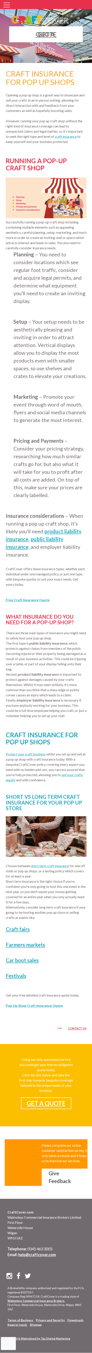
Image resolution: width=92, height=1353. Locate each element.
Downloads (75, 1320)
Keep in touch (17, 1324)
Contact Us (77, 1028)
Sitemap (36, 1324)
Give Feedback (60, 1177)
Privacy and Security (50, 1320)
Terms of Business (20, 1320)
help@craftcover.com (37, 1254)
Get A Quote (46, 1103)
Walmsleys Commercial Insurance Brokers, (36, 1301)
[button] (7, 5)
